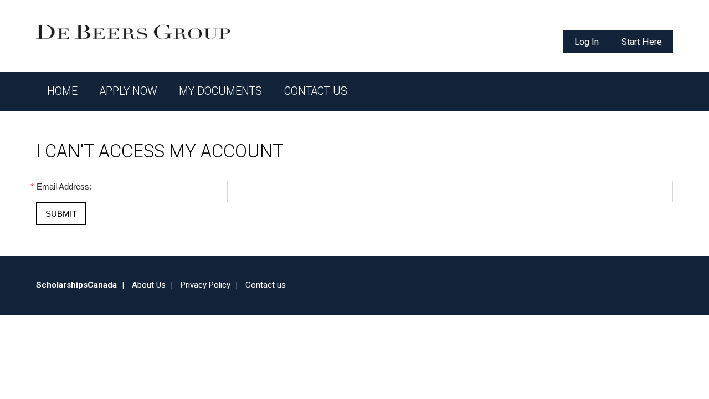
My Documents (220, 91)
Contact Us (315, 91)
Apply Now (128, 91)
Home (62, 91)
